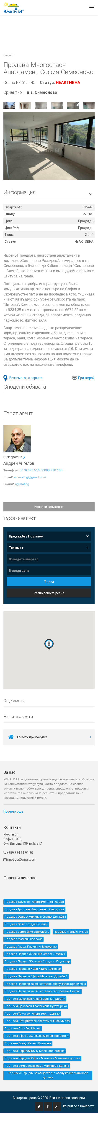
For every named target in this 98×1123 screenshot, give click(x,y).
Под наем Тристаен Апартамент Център (32, 1013)
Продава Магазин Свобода (23, 939)
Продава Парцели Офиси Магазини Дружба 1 (36, 976)
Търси (49, 582)
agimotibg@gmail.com (30, 477)
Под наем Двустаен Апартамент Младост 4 (35, 998)
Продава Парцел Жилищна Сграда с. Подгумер (37, 961)
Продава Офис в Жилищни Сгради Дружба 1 (35, 916)
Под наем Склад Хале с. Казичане (28, 1043)
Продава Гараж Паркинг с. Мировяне (31, 946)
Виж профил (12, 457)
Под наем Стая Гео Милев (23, 1028)
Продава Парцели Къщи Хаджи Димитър (33, 968)
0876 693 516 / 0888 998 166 (41, 470)
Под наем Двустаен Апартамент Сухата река (36, 1006)
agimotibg (22, 484)
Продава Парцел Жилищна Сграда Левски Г (35, 954)
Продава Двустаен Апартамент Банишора (34, 901)
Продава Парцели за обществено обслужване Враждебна (45, 984)
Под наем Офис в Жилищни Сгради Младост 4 (37, 1035)
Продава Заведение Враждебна (27, 931)
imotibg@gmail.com (21, 859)
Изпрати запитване (49, 507)
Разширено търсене (49, 593)
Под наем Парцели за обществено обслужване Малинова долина (48, 1075)
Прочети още (13, 811)
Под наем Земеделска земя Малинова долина (37, 1065)
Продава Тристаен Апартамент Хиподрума (34, 909)
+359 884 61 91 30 (19, 852)
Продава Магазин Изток (71, 931)
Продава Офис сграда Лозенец (26, 924)
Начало (8, 55)
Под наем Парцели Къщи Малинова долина (34, 1051)
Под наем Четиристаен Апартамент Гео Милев (37, 1021)
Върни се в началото (79, 1106)
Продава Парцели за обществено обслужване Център (42, 991)
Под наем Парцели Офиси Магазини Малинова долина (42, 1058)
